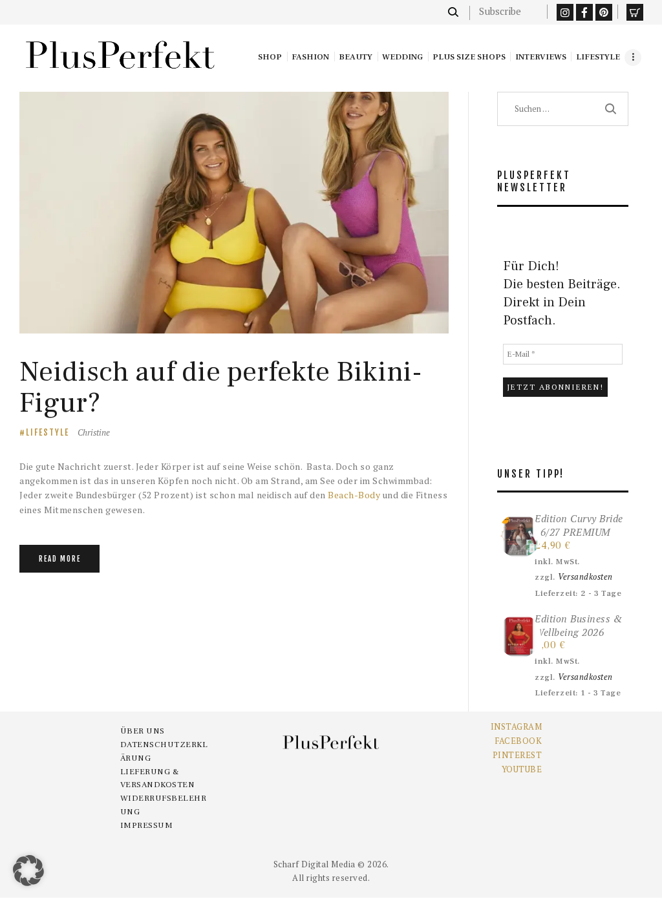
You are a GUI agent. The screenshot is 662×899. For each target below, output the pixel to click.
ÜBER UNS (142, 731)
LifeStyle (47, 432)
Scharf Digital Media (314, 864)
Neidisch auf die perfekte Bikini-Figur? (220, 387)
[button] (28, 870)
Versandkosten (585, 576)
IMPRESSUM (146, 825)
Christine (94, 432)
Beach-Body (354, 495)
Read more (60, 559)
